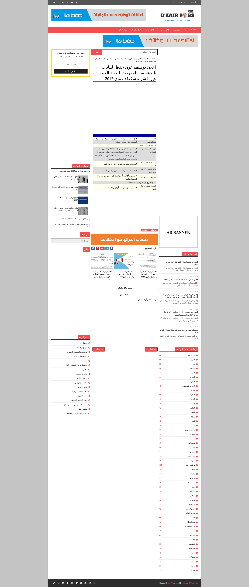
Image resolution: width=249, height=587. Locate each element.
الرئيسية (192, 2)
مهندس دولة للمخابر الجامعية (77, 413)
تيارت (193, 469)
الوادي (193, 412)
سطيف (192, 496)
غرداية (192, 531)
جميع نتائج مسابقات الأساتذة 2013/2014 (76, 219)
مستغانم (192, 548)
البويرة (192, 377)
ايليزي (193, 417)
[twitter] (72, 3)
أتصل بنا (172, 2)
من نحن (182, 2)
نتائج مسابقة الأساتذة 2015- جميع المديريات (74, 171)
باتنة (193, 421)
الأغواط (192, 368)
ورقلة (193, 566)
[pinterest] (67, 3)
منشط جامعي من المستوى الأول (75, 405)
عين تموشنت (190, 526)
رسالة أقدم (98, 349)
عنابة (193, 518)
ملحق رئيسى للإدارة (80, 391)
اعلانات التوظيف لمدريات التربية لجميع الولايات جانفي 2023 (126, 274)
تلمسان (192, 452)
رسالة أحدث (151, 349)
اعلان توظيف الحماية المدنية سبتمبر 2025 (181, 280)
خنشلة (192, 491)
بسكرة (192, 434)
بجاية (193, 425)
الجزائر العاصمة (189, 386)
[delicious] (54, 3)
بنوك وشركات (136, 30)
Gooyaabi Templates (190, 583)
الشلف (192, 390)
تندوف (192, 461)
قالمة (193, 540)
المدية (193, 399)
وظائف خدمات (149, 30)
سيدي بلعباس (190, 513)
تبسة (193, 447)
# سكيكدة (145, 230)
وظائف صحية (165, 30)
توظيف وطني (190, 465)
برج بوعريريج (190, 430)
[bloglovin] (76, 583)
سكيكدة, (139, 84)
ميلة (193, 562)
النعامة (192, 408)
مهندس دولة (83, 409)
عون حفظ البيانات (81, 356)
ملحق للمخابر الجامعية (79, 400)
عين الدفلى (191, 522)
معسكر (192, 557)
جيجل (193, 487)
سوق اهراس (190, 509)
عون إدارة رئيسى (81, 348)
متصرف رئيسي (82, 374)
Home (193, 30)
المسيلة (192, 403)
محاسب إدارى (82, 378)
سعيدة (192, 500)
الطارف (192, 395)
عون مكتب (83, 361)
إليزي (193, 360)
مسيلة (192, 553)
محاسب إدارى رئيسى (79, 383)
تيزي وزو (191, 478)
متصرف (84, 369)
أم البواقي (191, 355)
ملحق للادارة (83, 396)
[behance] (63, 583)
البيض (193, 382)
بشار (193, 439)
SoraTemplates (173, 583)
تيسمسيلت (191, 482)
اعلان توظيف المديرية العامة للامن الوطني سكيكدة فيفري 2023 (149, 274)
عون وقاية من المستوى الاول (77, 365)
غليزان (192, 535)
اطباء (185, 30)
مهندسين (177, 30)
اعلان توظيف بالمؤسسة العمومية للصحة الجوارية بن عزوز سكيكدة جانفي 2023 (103, 276)
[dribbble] (72, 583)
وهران (193, 570)
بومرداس (191, 443)
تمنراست (191, 456)
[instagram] (58, 3)
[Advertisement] (178, 88)
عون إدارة (84, 343)
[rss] (63, 3)
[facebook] (76, 3)
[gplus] (86, 583)
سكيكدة (192, 504)
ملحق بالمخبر (82, 387)
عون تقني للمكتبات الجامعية (77, 352)
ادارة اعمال (123, 30)
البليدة (193, 373)
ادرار (193, 364)
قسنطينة (192, 544)
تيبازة (193, 474)
